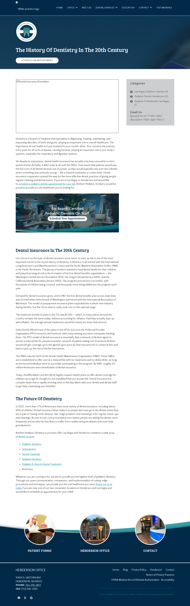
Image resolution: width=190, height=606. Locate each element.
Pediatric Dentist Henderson (149, 96)
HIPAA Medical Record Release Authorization (135, 580)
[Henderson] (95, 533)
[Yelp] (25, 598)
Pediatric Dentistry (31, 444)
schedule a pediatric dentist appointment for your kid (46, 184)
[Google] (31, 598)
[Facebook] (19, 598)
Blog (125, 569)
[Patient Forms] (39, 533)
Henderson (156, 569)
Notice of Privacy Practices (160, 575)
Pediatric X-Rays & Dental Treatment (41, 464)
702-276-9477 (33, 585)
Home (116, 569)
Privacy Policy (139, 569)
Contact (170, 569)
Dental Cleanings (31, 454)
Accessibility (167, 580)
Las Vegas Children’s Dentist (149, 91)
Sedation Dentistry (32, 459)
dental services (26, 436)
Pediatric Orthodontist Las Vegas (152, 101)
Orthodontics (29, 449)
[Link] (30, 7)
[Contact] (150, 533)
